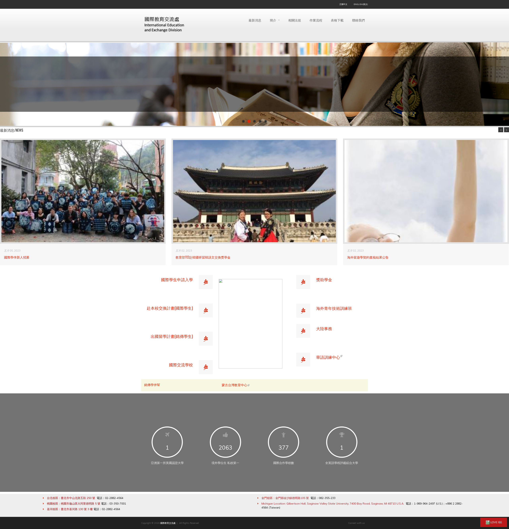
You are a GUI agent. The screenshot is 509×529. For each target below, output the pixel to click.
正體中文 (343, 4)
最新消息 (255, 20)
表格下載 (337, 20)
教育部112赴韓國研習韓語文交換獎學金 (203, 257)
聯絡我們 (358, 20)
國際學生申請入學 (177, 279)
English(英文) (361, 4)
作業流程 (316, 20)
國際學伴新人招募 (16, 257)
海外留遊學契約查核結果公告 (368, 257)
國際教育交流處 (168, 523)
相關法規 (294, 20)
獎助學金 (324, 279)
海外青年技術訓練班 (334, 308)
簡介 (273, 20)
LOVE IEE (496, 522)
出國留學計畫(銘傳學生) (172, 336)
